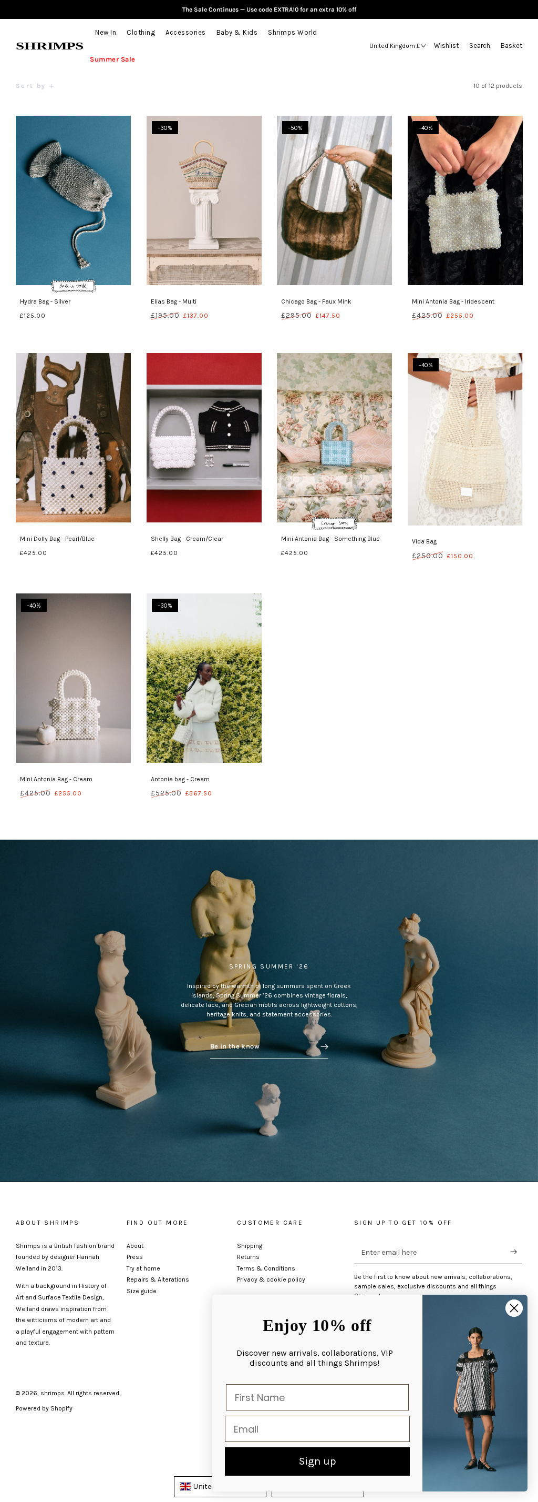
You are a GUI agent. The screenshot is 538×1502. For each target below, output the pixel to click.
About (135, 1245)
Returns (248, 1257)
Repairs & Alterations (158, 1279)
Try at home (143, 1268)
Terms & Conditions (266, 1268)
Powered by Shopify (44, 1408)
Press (135, 1257)
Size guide (142, 1291)
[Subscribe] (516, 1252)
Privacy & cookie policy (271, 1279)
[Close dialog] (514, 1308)
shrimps (52, 1393)
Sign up (317, 1461)
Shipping (249, 1245)
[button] (482, 46)
